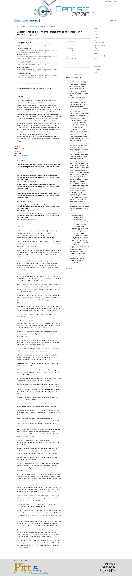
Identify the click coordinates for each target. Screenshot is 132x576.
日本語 (96, 58)
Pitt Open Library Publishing (39, 573)
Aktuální (17, 20)
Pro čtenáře (97, 69)
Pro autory (97, 72)
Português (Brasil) (99, 56)
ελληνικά (96, 48)
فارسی (96, 53)
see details (24, 155)
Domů (18, 26)
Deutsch (96, 37)
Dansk (96, 34)
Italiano (96, 50)
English (96, 40)
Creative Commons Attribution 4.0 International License (79, 109)
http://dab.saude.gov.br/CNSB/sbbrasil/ (29, 235)
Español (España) (99, 42)
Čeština (96, 32)
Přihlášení (115, 1)
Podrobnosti (33, 20)
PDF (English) (72, 41)
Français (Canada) (99, 45)
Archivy (25, 20)
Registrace (108, 1)
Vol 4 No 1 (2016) (32, 26)
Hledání (113, 20)
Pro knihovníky (98, 75)
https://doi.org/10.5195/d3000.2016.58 (31, 83)
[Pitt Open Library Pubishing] (27, 571)
